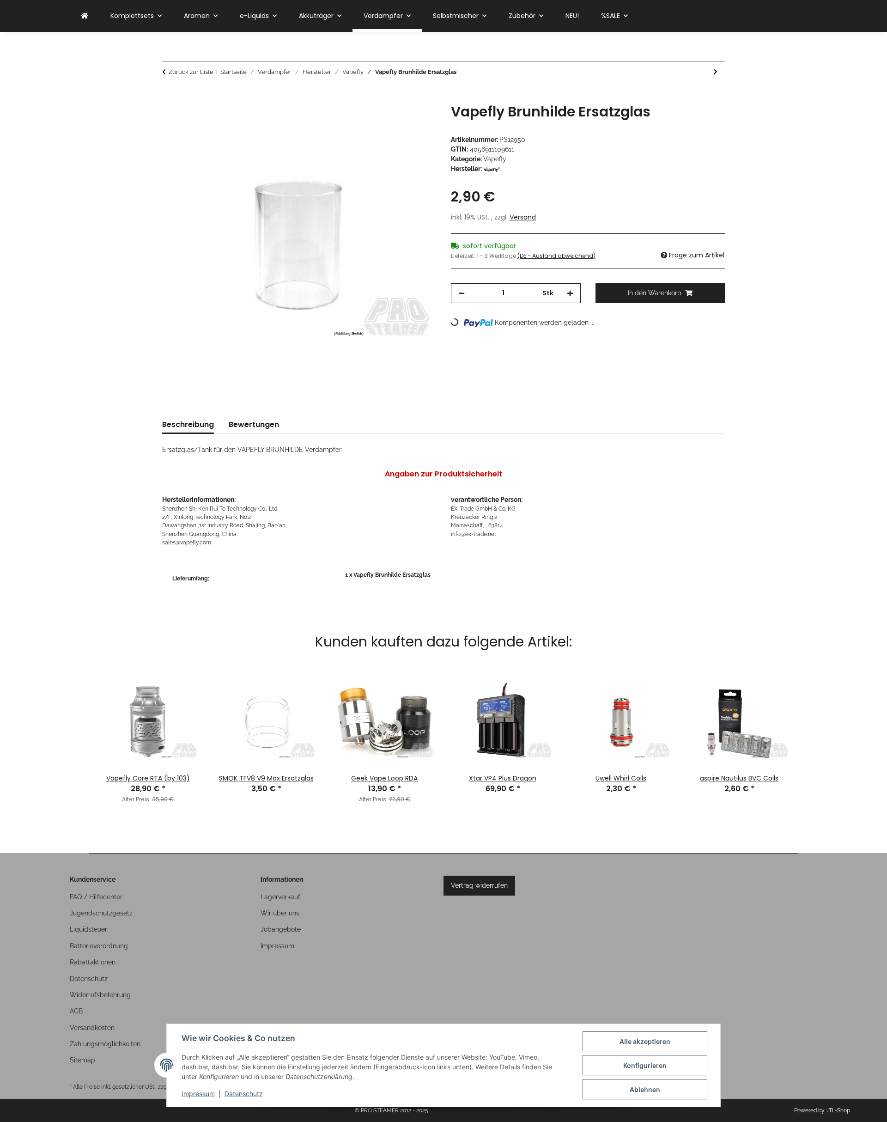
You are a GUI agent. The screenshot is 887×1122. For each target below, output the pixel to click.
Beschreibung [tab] (188, 424)
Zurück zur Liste (191, 71)
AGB (76, 1011)
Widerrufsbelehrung (100, 995)
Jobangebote (281, 929)
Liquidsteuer (88, 929)
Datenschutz (244, 1094)
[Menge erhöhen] (570, 293)
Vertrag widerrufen (479, 885)
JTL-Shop (838, 1110)
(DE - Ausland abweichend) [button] (556, 256)
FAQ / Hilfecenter (96, 897)
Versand (523, 217)
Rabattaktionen (92, 962)
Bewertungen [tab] (254, 424)
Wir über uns (280, 913)
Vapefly (494, 159)
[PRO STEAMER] (84, 16)
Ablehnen (645, 1089)
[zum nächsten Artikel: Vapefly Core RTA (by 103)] (715, 72)
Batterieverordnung (99, 946)
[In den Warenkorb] (169, 98)
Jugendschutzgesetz (101, 913)
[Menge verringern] (461, 293)
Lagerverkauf (280, 897)
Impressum (198, 1094)
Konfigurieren (645, 1065)
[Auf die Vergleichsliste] (393, 121)
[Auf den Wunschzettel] (417, 121)
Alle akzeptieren (645, 1041)
